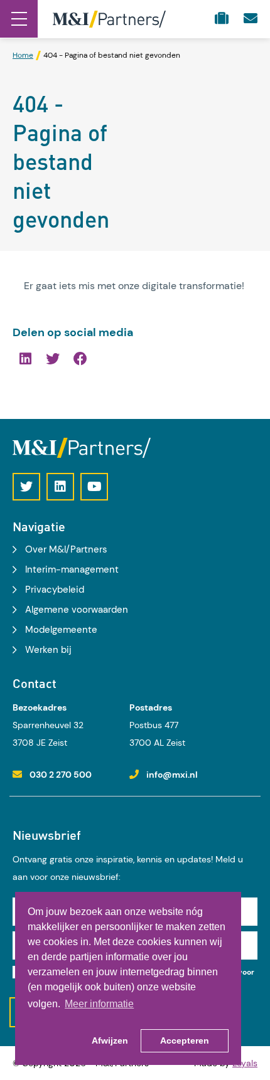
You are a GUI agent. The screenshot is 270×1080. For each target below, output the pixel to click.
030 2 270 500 (61, 774)
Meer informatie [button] (99, 1003)
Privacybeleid (54, 589)
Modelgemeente (61, 629)
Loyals (244, 1063)
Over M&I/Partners (66, 549)
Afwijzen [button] (110, 1040)
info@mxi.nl (172, 774)
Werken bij (48, 649)
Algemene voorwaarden (76, 609)
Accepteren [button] (184, 1040)
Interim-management (72, 569)
